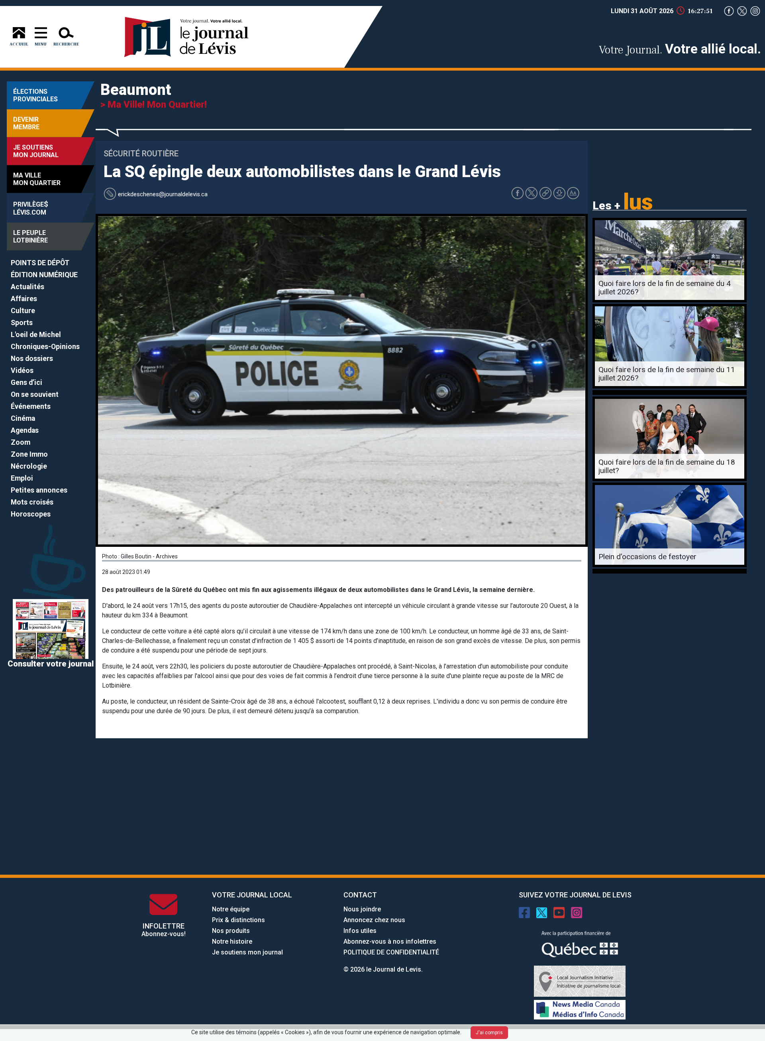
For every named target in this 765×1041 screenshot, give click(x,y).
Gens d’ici (26, 382)
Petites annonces (39, 490)
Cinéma (23, 418)
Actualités (27, 287)
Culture (23, 311)
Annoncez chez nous (374, 920)
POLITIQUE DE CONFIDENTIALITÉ (391, 952)
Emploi (22, 478)
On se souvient (35, 394)
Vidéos (22, 371)
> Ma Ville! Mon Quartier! (153, 104)
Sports (22, 323)
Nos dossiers (32, 359)
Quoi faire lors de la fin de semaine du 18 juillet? (666, 466)
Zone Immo (29, 454)
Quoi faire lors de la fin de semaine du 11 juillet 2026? (666, 373)
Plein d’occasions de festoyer (647, 556)
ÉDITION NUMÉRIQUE (44, 275)
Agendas (25, 430)
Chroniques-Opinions (45, 347)
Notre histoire (232, 941)
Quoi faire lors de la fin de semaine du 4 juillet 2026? (664, 287)
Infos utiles (360, 931)
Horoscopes (31, 514)
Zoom (20, 442)
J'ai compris (489, 1032)
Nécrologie (29, 466)
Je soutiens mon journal (247, 952)
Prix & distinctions (238, 920)
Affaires (24, 299)
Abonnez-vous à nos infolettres (389, 941)
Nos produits (231, 931)
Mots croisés (32, 502)
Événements (31, 406)
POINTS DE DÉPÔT (40, 263)
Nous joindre (362, 909)
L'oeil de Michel (36, 335)
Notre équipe (230, 909)
